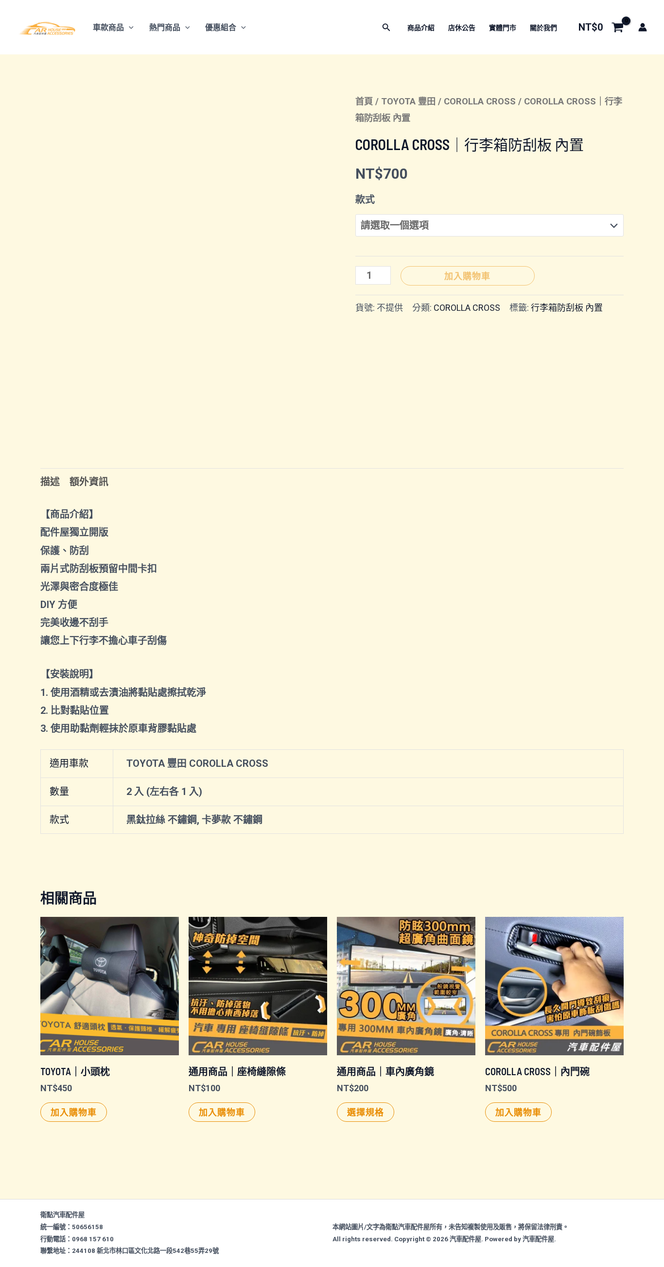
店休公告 (461, 28)
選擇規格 (365, 1112)
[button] (129, 27)
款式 (365, 199)
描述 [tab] (50, 482)
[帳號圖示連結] (642, 27)
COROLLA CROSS (480, 101)
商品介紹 (421, 28)
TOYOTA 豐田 (408, 101)
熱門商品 (164, 27)
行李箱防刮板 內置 (567, 308)
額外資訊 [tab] (89, 482)
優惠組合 (220, 27)
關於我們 (543, 28)
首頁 (364, 101)
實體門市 (502, 28)
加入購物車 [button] (74, 1112)
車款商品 (108, 27)
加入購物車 (467, 275)
